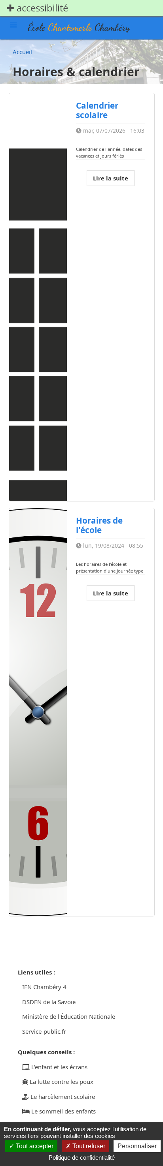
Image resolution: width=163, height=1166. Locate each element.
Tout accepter (33, 1146)
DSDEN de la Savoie (49, 1002)
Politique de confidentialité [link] (82, 1157)
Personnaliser (137, 1146)
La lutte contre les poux (60, 1081)
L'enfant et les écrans (58, 1067)
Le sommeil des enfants (63, 1111)
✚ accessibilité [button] (37, 8)
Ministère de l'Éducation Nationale (68, 1016)
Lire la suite (110, 178)
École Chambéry (79, 27)
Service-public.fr (44, 1031)
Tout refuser (88, 1146)
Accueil (22, 52)
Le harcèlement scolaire (62, 1096)
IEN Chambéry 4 (44, 987)
